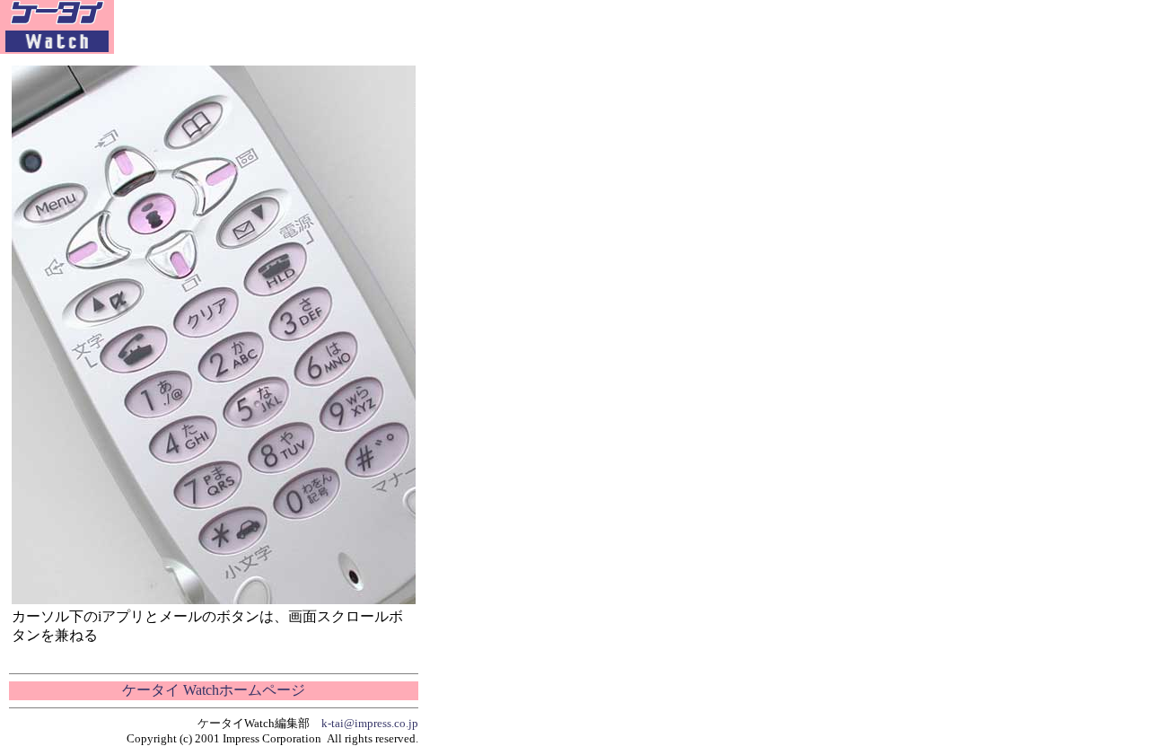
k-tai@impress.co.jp (369, 723)
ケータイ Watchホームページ (213, 690)
